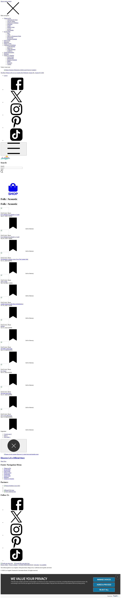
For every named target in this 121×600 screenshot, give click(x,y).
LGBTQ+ (10, 51)
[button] (117, 577)
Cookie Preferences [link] (25, 565)
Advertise (36, 565)
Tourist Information (9, 52)
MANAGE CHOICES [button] (104, 579)
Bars (8, 33)
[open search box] (60, 176)
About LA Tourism (9, 55)
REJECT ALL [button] (104, 590)
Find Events (7, 40)
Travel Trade (10, 57)
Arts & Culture (11, 21)
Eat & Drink (7, 31)
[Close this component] (14, 445)
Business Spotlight (12, 39)
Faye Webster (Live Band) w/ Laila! (10, 214)
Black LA (9, 48)
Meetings (6, 54)
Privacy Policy (4, 565)
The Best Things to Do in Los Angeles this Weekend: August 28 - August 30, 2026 (22, 72)
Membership (10, 58)
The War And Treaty (6, 393)
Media (9, 61)
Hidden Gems (10, 27)
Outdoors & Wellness (12, 22)
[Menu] (14, 149)
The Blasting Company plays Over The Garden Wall (14, 259)
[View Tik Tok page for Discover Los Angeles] (16, 140)
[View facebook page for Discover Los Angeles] (16, 89)
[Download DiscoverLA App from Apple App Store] (7, 563)
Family (9, 25)
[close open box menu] (13, 14)
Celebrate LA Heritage (10, 45)
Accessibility (43, 565)
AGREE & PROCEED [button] (104, 584)
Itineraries (6, 42)
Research (9, 63)
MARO (3, 326)
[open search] (60, 176)
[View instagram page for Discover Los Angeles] (16, 115)
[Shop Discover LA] (14, 195)
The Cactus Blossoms (6, 415)
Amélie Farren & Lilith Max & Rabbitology (12, 304)
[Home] (5, 159)
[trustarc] (115, 596)
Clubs (8, 34)
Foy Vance (3, 371)
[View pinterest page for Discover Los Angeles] (16, 127)
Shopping (9, 24)
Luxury (9, 28)
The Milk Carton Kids (6, 348)
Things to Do (7, 18)
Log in (5, 75)
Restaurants (10, 37)
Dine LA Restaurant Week (14, 36)
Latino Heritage (11, 49)
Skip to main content (6, 1)
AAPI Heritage (11, 46)
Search (2, 166)
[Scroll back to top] (1, 573)
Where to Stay (7, 43)
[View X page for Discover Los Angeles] (16, 102)
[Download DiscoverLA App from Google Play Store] (21, 563)
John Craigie (4, 281)
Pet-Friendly (10, 30)
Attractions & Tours (12, 20)
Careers (9, 64)
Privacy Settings (13, 565)
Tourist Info (7, 474)
